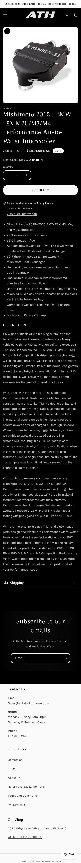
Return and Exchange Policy (27, 786)
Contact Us (15, 759)
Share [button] (11, 593)
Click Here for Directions (25, 836)
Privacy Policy (17, 804)
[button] (5, 14)
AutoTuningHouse (35, 861)
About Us (14, 777)
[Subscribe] (65, 658)
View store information (22, 213)
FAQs (11, 768)
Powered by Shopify (52, 861)
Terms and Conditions (22, 795)
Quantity (8, 167)
